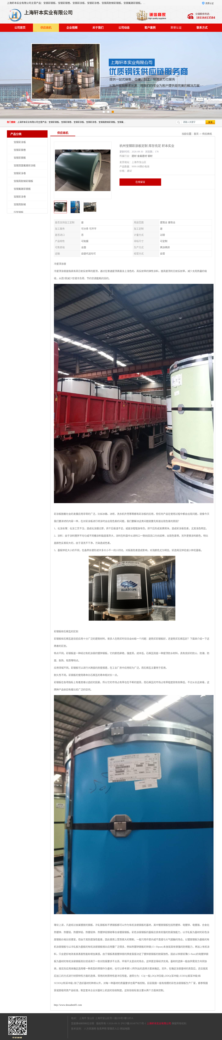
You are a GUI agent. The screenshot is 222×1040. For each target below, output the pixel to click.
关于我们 (98, 27)
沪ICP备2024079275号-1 (133, 1023)
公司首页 (19, 27)
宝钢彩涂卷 (20, 173)
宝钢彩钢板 (20, 157)
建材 (134, 156)
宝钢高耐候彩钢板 (23, 181)
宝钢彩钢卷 (20, 150)
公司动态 (124, 27)
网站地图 (125, 1028)
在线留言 (140, 182)
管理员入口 (113, 1028)
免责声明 (101, 1028)
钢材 (150, 156)
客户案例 (150, 27)
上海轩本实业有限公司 (159, 1023)
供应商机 (46, 27)
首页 (196, 134)
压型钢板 (18, 212)
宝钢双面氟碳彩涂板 (25, 165)
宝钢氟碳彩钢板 (22, 189)
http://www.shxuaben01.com (68, 1005)
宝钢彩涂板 (20, 142)
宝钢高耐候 (20, 204)
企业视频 (72, 27)
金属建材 (142, 156)
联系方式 (202, 27)
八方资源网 (90, 1028)
